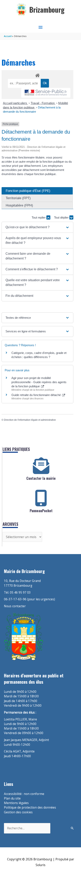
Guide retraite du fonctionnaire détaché (36, 395)
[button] (37, 227)
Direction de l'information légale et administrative (30, 420)
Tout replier (39, 217)
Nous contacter (15, 606)
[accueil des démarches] (37, 75)
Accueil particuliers (15, 103)
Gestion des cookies (18, 812)
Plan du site (12, 798)
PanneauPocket (41, 510)
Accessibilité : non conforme (24, 794)
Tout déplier (61, 217)
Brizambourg (46, 10)
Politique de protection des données (30, 807)
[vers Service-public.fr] (45, 93)
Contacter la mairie (41, 478)
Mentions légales (16, 803)
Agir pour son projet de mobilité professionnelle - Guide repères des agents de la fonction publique (38, 382)
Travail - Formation (43, 103)
